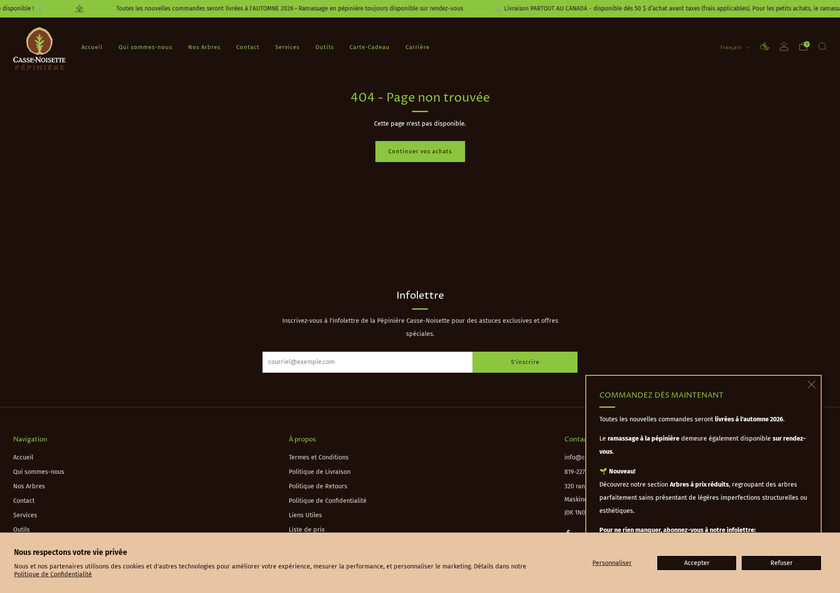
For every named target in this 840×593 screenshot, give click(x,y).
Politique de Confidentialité (53, 574)
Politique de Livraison (319, 472)
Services (287, 46)
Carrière (418, 46)
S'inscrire (525, 362)
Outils (324, 46)
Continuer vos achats (420, 151)
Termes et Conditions (319, 457)
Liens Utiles (305, 515)
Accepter (697, 563)
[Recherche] (822, 46)
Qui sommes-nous (145, 46)
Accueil (92, 46)
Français (732, 47)
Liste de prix (307, 529)
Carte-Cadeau (370, 46)
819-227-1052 (581, 472)
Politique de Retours (318, 486)
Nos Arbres (204, 46)
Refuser (781, 563)
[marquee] (420, 9)
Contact (247, 46)
